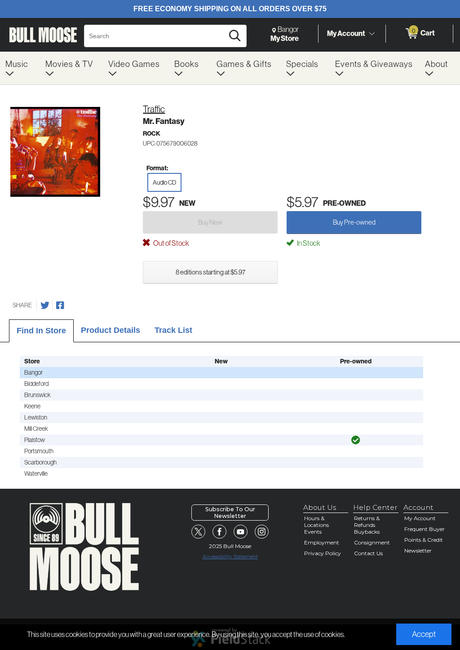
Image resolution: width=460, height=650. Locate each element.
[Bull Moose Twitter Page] (198, 532)
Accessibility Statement (230, 557)
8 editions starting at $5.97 (210, 272)
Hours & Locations (316, 521)
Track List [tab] (173, 330)
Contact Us (368, 553)
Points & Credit (423, 539)
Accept (424, 634)
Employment (321, 542)
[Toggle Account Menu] (371, 33)
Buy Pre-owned (354, 222)
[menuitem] (20, 68)
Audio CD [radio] (164, 182)
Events (313, 531)
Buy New (210, 222)
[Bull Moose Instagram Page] (262, 532)
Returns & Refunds (367, 521)
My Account (346, 33)
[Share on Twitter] (44, 305)
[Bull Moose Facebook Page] (220, 532)
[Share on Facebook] (60, 305)
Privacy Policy (322, 553)
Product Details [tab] (110, 330)
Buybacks (367, 531)
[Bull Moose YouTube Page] (241, 532)
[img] (355, 440)
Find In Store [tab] (41, 330)
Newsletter (418, 550)
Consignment (372, 542)
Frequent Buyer (424, 529)
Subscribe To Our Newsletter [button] (230, 512)
